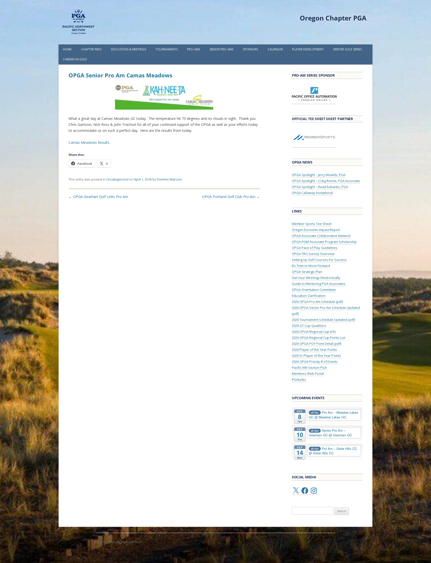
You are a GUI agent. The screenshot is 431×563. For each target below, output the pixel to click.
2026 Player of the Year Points (314, 349)
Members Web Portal (308, 373)
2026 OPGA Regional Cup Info (314, 331)
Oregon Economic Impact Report (316, 229)
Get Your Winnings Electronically (316, 277)
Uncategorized (117, 179)
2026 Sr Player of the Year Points (316, 355)
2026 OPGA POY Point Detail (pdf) (316, 343)
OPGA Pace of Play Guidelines (314, 247)
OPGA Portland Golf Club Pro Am (231, 196)
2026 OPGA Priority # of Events (315, 361)
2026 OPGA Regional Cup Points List (318, 337)
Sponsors (250, 49)
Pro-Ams (193, 49)
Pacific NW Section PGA (309, 367)
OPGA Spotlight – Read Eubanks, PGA (320, 187)
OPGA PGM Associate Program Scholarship (324, 241)
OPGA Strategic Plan (307, 271)
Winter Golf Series (347, 49)
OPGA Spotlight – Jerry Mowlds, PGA (318, 175)
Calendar (275, 49)
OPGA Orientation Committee (314, 289)
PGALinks (299, 379)
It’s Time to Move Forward (311, 265)
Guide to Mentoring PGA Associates (318, 283)
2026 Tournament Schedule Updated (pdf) (323, 319)
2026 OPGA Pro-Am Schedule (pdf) (317, 301)
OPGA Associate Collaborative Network (321, 235)
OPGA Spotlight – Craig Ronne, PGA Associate (326, 181)
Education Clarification (308, 295)
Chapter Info (91, 49)
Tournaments (167, 49)
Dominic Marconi (169, 179)
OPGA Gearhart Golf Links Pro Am (98, 196)
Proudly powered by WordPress (118, 542)
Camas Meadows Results (89, 142)
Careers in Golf (75, 59)
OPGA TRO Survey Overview (313, 253)
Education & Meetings (128, 49)
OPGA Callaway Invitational (312, 192)
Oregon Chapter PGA (333, 17)
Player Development (308, 49)
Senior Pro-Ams (221, 49)
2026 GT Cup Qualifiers (309, 325)
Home (67, 49)
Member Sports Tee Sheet (311, 223)
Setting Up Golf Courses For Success (319, 259)
